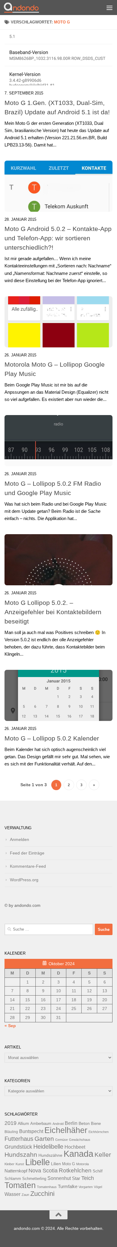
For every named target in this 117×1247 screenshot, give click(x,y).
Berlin (71, 1123)
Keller (102, 1154)
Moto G (68, 1164)
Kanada (78, 1154)
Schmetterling (34, 1179)
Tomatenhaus (47, 1187)
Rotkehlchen (75, 1170)
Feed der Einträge (27, 853)
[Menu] (109, 7)
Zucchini (42, 1193)
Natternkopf (15, 1170)
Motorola (82, 1164)
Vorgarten (86, 1187)
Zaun (25, 1194)
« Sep (10, 1025)
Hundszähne (50, 1155)
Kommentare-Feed (28, 866)
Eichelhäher (65, 1130)
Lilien (56, 1164)
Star (76, 1178)
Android (58, 1123)
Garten (44, 1138)
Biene (96, 1124)
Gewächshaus (79, 1139)
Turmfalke (67, 1186)
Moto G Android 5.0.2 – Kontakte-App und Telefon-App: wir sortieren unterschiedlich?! (58, 238)
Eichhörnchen (98, 1132)
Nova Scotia (43, 1171)
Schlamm (12, 1179)
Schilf (98, 1171)
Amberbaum (40, 1124)
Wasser (12, 1194)
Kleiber (9, 1164)
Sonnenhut (59, 1178)
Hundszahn (20, 1154)
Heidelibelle (48, 1146)
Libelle (37, 1162)
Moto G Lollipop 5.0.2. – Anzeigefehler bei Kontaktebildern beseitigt (52, 612)
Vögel (98, 1187)
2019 (10, 1123)
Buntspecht (31, 1131)
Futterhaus (18, 1138)
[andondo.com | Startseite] (27, 7)
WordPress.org (24, 879)
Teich (87, 1178)
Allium (23, 1123)
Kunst (20, 1164)
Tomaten (20, 1185)
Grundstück (18, 1147)
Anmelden (19, 839)
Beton (84, 1123)
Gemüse (61, 1139)
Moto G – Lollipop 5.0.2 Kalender (51, 738)
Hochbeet (74, 1147)
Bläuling (11, 1132)
